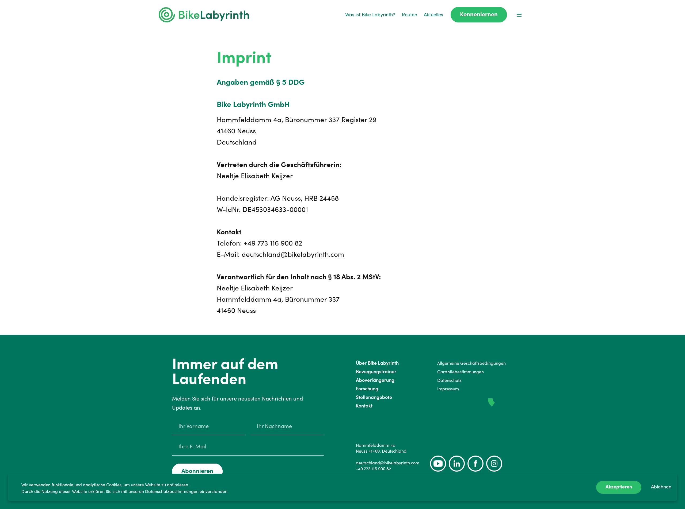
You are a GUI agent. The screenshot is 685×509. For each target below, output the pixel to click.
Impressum (448, 388)
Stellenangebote (374, 397)
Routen (409, 14)
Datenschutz (449, 380)
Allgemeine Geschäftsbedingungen (471, 363)
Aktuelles (433, 14)
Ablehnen (661, 487)
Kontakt (364, 406)
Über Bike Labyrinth (377, 363)
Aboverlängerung (375, 380)
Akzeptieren (619, 487)
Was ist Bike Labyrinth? (370, 14)
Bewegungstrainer (376, 371)
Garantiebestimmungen (460, 371)
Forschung (367, 389)
